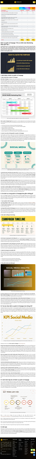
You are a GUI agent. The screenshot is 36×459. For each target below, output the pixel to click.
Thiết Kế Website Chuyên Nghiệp (15, 442)
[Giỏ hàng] (34, 2)
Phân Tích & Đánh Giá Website (14, 453)
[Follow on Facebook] (31, 452)
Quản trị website (21, 442)
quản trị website (32, 202)
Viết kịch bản (20, 448)
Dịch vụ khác (20, 449)
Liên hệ (32, 447)
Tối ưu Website (15, 456)
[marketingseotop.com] (18, 2)
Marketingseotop (22, 343)
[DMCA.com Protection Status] (33, 449)
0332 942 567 (4, 451)
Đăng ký (22, 40)
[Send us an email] (33, 452)
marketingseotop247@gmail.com (6, 416)
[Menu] (2, 2)
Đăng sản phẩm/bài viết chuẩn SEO (14, 450)
